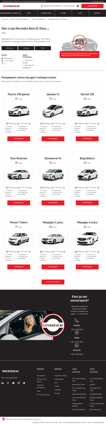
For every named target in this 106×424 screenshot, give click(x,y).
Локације (58, 390)
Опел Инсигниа (18, 158)
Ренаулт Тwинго (19, 222)
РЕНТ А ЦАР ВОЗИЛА (53, 282)
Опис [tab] (43, 48)
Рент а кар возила (39, 19)
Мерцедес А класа (87, 222)
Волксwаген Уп (53, 158)
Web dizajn (9, 419)
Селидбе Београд (95, 394)
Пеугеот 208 (87, 94)
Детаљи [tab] (10, 48)
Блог (56, 383)
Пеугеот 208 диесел (19, 94)
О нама (57, 386)
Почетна (5, 19)
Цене (38, 391)
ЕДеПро (92, 384)
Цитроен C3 (53, 94)
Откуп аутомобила (78, 409)
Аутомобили (41, 375)
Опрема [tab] (26, 48)
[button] (78, 6)
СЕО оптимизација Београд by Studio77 (73, 422)
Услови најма (59, 379)
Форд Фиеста (87, 158)
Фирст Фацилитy (95, 409)
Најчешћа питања (61, 375)
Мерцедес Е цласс (53, 222)
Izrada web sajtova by (25, 419)
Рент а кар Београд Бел (20, 19)
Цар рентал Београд (79, 394)
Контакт (57, 393)
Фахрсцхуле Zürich (78, 384)
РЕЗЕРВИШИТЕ (92, 6)
